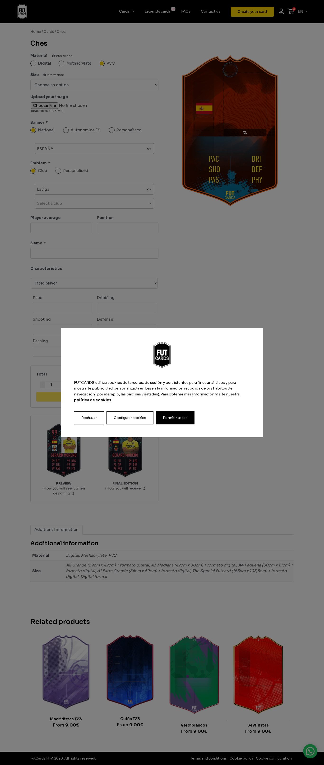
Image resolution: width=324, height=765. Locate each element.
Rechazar (89, 417)
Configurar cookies (130, 417)
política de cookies (92, 400)
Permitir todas (175, 417)
